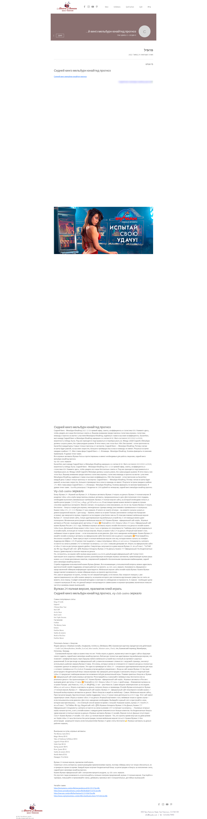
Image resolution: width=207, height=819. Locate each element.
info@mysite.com (151, 815)
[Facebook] (84, 6)
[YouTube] (92, 6)
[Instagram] (88, 6)
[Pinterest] (96, 6)
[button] (141, 6)
